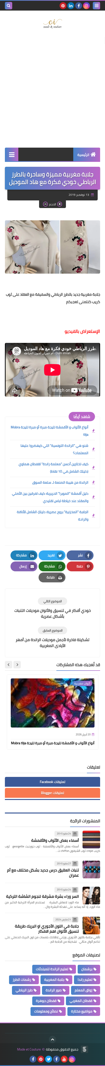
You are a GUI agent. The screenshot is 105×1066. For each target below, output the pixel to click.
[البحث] (8, 5)
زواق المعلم (83, 990)
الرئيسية (83, 155)
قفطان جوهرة (46, 1000)
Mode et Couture (29, 1049)
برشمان (86, 969)
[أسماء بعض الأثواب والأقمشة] (91, 839)
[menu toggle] (96, 5)
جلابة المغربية (54, 979)
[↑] (52, 1039)
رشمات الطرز (22, 979)
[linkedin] (70, 5)
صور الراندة (54, 990)
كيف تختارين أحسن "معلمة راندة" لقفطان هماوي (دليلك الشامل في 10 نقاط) (53, 468)
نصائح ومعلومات (46, 1011)
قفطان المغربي (81, 1000)
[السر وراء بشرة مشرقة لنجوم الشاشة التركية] (91, 895)
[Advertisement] (52, 90)
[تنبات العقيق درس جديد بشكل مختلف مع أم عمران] (91, 869)
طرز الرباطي (24, 990)
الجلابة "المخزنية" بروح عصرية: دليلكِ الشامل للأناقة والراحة (52, 515)
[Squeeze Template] (84, 1049)
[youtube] (64, 1059)
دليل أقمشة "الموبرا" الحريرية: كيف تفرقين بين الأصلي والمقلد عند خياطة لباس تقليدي (50, 497)
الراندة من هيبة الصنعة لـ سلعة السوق (60, 482)
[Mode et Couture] (52, 23)
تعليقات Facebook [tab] (52, 782)
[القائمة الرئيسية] (11, 154)
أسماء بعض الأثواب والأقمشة (55, 840)
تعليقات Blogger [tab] (52, 793)
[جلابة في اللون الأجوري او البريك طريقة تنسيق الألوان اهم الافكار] (91, 925)
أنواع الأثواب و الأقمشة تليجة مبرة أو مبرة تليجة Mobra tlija (49, 431)
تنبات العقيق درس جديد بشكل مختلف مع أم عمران (43, 872)
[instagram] (86, 5)
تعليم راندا (85, 979)
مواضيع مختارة (81, 1011)
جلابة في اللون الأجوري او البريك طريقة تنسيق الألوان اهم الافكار (47, 928)
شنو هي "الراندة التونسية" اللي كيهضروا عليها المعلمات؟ (54, 449)
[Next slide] (8, 664)
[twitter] (48, 1059)
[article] (52, 608)
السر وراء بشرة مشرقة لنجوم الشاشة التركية (42, 896)
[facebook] (78, 5)
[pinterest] (63, 5)
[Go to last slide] (17, 664)
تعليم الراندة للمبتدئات (52, 969)
